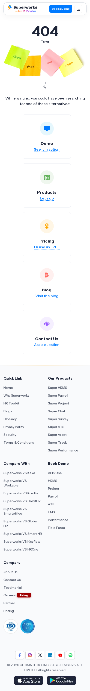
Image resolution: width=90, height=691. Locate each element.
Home (8, 388)
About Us (10, 572)
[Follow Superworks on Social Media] (70, 655)
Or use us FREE (47, 247)
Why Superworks (16, 395)
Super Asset (57, 435)
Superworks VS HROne (20, 549)
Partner (9, 603)
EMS (51, 512)
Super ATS (56, 427)
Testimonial (12, 588)
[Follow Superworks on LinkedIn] (50, 655)
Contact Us (12, 580)
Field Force (56, 528)
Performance (58, 520)
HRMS (52, 481)
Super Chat (56, 411)
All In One (55, 473)
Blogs (7, 411)
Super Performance (63, 450)
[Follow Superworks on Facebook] (19, 655)
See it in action (47, 149)
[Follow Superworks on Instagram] (30, 655)
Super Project (58, 403)
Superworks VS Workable (15, 483)
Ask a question (47, 344)
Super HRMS (57, 388)
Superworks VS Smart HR (22, 534)
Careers (9, 595)
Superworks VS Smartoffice (15, 511)
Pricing (8, 611)
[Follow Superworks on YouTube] (60, 655)
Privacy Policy (13, 427)
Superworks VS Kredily (20, 493)
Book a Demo (61, 8)
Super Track (57, 442)
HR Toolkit (11, 403)
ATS (51, 504)
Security (9, 435)
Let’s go (47, 198)
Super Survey (58, 419)
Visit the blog (46, 295)
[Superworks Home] (22, 10)
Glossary (10, 419)
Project (53, 488)
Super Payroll (58, 395)
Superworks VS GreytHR (22, 501)
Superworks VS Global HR (20, 523)
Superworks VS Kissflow (21, 541)
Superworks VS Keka (19, 473)
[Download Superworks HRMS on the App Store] (28, 681)
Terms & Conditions (18, 442)
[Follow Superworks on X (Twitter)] (40, 655)
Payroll (53, 496)
